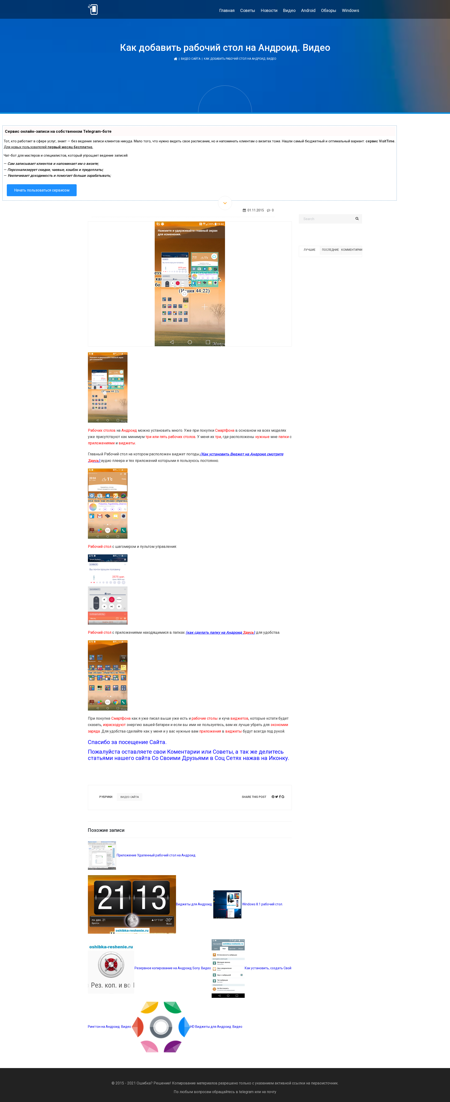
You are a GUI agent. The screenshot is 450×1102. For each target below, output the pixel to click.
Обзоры (328, 10)
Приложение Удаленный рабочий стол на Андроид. (156, 855)
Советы (247, 10)
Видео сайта (190, 58)
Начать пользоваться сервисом (41, 190)
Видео (289, 10)
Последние (330, 249)
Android (308, 10)
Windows (350, 10)
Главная (227, 10)
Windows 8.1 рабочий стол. (262, 904)
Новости (269, 10)
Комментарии (351, 249)
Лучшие (309, 249)
